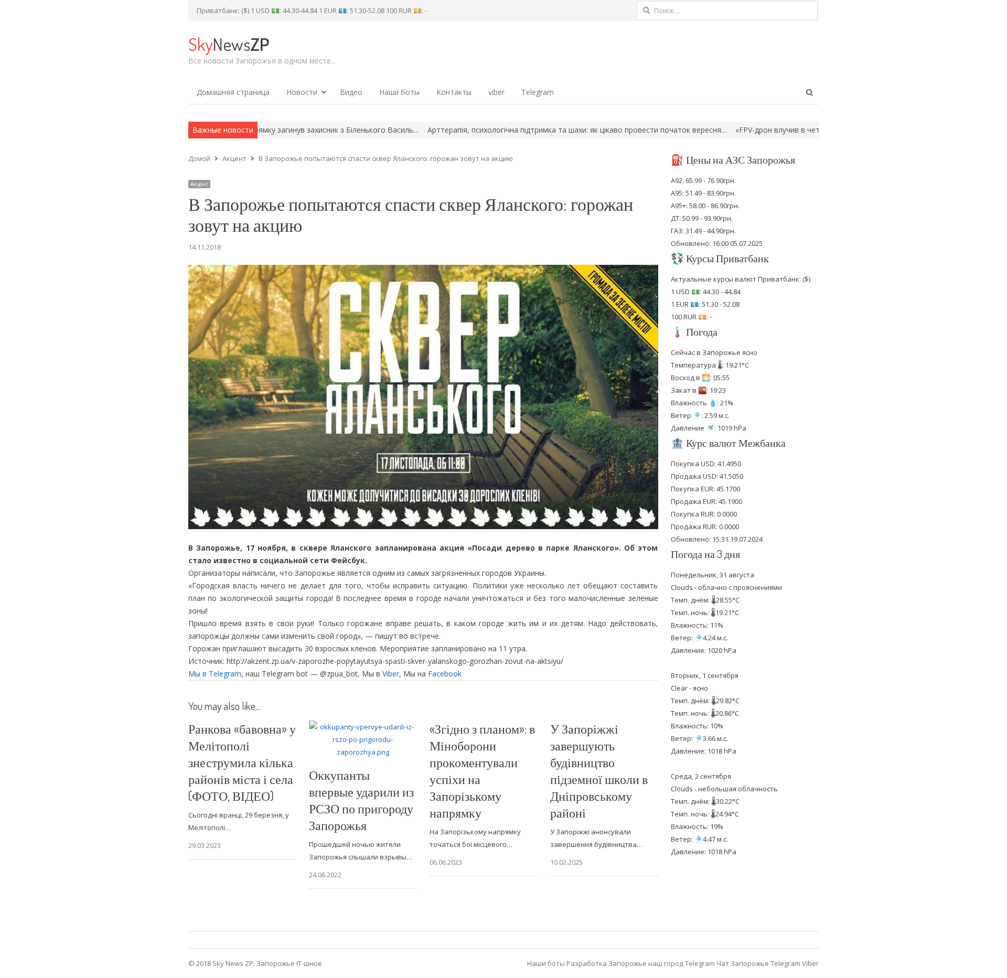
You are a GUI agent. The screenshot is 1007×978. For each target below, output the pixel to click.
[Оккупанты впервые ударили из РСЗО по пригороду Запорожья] (363, 727)
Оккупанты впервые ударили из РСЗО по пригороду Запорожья (361, 800)
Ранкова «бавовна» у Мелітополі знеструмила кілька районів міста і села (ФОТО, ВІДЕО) (242, 762)
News (228, 44)
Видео (351, 92)
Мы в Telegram (214, 674)
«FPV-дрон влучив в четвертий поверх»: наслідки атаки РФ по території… (800, 130)
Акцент (199, 184)
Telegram (537, 92)
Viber (390, 674)
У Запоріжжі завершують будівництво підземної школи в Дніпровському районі (599, 771)
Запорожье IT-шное (289, 963)
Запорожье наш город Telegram (661, 963)
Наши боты (399, 92)
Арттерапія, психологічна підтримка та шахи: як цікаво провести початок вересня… (511, 130)
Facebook (445, 674)
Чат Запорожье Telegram (758, 963)
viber (496, 92)
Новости (301, 92)
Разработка (587, 963)
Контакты (454, 92)
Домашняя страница (233, 92)
